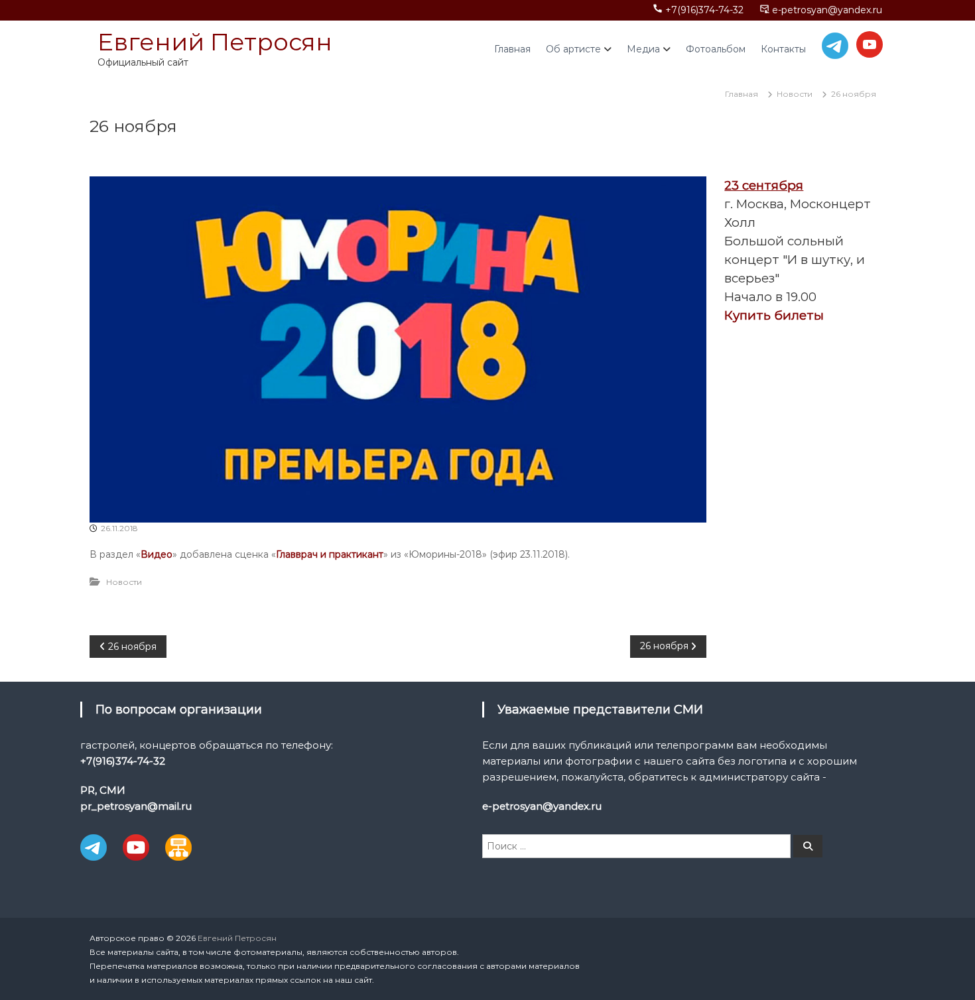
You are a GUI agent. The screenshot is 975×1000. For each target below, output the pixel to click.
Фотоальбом (716, 49)
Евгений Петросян (215, 41)
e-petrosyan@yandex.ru (827, 10)
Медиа (643, 49)
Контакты (783, 49)
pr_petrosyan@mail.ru (136, 806)
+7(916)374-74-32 (704, 10)
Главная (512, 49)
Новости (794, 94)
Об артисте (573, 49)
